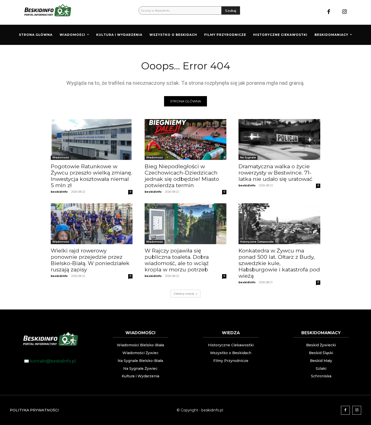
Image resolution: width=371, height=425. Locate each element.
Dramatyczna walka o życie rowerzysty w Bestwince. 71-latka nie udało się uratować (275, 172)
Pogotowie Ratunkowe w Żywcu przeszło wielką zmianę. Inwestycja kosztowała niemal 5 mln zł (91, 175)
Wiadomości (60, 157)
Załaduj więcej (183, 293)
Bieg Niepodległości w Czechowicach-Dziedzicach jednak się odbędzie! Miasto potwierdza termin (182, 175)
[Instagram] (344, 12)
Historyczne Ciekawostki (257, 241)
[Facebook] (328, 12)
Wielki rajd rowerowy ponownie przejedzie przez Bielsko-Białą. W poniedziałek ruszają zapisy (90, 260)
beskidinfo (59, 191)
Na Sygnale (248, 157)
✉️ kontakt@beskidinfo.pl (50, 361)
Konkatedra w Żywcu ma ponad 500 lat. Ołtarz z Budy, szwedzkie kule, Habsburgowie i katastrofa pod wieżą (279, 263)
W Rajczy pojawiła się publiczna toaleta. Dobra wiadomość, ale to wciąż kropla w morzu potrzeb (177, 260)
